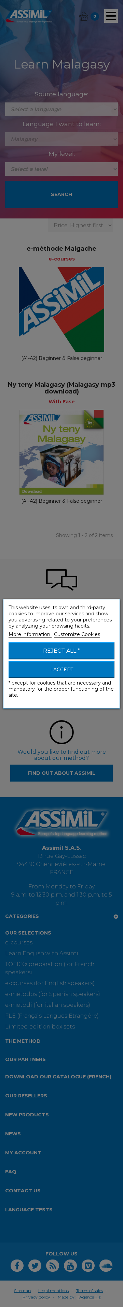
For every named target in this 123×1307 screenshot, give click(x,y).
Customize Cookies (77, 634)
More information (30, 634)
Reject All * (61, 650)
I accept (61, 669)
